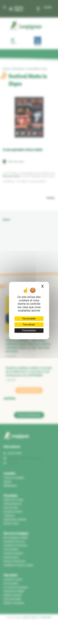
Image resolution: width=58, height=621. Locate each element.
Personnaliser (29, 330)
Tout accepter (29, 318)
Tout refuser (29, 324)
